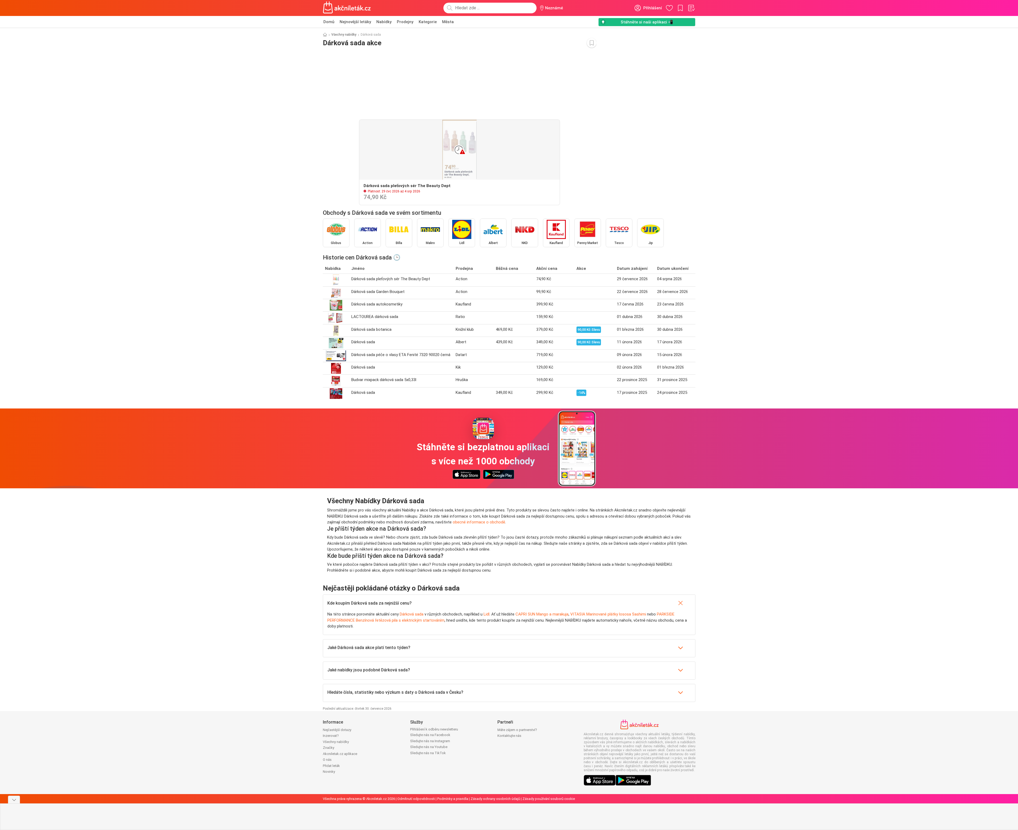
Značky (328, 748)
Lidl (486, 614)
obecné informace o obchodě (479, 522)
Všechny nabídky (343, 34)
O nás (327, 760)
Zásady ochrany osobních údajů (495, 799)
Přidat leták (331, 766)
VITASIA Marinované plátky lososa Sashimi (608, 614)
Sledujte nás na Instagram (430, 741)
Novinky (329, 772)
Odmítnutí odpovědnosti (416, 799)
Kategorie (428, 21)
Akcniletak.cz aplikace (340, 754)
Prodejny (405, 21)
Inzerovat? (331, 736)
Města (448, 21)
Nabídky (383, 21)
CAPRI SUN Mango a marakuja (542, 614)
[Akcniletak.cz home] (347, 8)
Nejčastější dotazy (337, 730)
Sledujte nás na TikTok (428, 753)
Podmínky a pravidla (452, 799)
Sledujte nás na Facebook (430, 735)
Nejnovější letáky (355, 21)
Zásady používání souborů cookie (548, 799)
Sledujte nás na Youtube (428, 747)
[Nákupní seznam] (691, 8)
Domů (328, 21)
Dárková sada (411, 614)
